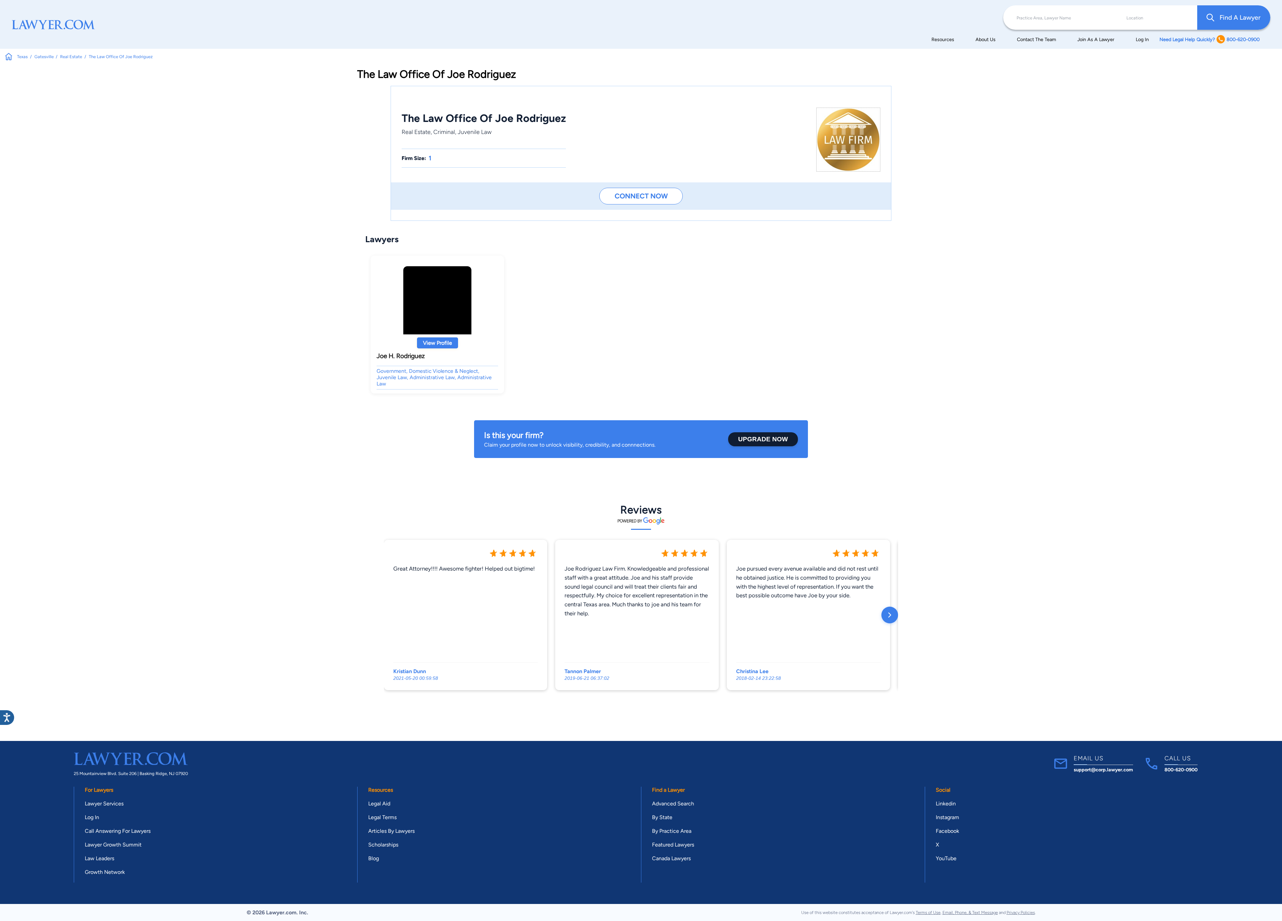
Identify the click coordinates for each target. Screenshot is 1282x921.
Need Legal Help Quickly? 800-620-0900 (1209, 39)
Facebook (947, 831)
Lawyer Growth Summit (113, 844)
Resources (942, 39)
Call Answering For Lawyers (118, 831)
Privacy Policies (1021, 912)
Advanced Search (673, 803)
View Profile (437, 343)
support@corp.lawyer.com (1103, 770)
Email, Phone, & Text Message (970, 912)
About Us (986, 39)
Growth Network (105, 872)
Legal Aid (379, 803)
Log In (1142, 39)
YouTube (946, 858)
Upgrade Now (763, 439)
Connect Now (641, 196)
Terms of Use (928, 912)
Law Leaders (99, 858)
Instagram (947, 817)
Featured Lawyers (673, 844)
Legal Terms (382, 817)
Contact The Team (1036, 39)
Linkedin (946, 803)
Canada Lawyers (671, 858)
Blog (373, 858)
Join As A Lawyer (1095, 39)
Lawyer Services (104, 803)
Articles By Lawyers (391, 831)
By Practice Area (671, 831)
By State (662, 817)
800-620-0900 (1181, 770)
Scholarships (383, 844)
